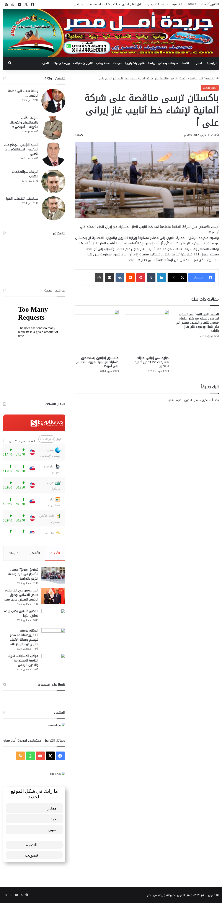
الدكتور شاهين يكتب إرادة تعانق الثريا (21, 613)
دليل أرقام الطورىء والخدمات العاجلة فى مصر (114, 4)
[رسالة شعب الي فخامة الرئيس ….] (53, 101)
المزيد (45, 63)
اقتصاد (185, 63)
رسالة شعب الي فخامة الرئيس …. (23, 93)
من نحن (78, 4)
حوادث (117, 63)
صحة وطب (103, 63)
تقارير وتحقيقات (83, 63)
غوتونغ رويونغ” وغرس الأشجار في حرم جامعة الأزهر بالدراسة (23, 574)
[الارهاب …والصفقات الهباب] (53, 181)
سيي (52, 829)
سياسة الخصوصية (157, 4)
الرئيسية (177, 4)
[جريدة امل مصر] (111, 33)
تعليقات (14, 553)
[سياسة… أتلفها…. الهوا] (53, 208)
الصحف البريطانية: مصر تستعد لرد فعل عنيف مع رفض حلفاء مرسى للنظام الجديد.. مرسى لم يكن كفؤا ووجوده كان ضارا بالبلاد (197, 322)
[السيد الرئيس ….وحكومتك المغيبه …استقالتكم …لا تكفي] (53, 154)
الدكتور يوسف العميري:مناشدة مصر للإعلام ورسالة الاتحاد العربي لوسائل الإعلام (24, 637)
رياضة (151, 63)
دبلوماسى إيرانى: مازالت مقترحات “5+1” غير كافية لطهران (152, 362)
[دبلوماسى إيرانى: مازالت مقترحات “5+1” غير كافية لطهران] (147, 332)
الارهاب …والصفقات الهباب (25, 174)
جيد (54, 818)
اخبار (199, 63)
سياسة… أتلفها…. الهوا (22, 199)
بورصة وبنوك (62, 63)
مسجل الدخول (192, 400)
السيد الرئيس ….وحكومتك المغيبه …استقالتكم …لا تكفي (21, 149)
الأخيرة (55, 553)
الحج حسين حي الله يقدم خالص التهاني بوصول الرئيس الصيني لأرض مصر (21, 594)
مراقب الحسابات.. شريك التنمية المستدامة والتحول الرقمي (23, 660)
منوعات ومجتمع (168, 63)
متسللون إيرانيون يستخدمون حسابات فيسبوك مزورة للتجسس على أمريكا (97, 362)
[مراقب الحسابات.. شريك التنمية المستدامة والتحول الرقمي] (53, 662)
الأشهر (35, 553)
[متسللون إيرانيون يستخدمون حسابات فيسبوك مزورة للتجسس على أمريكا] (97, 332)
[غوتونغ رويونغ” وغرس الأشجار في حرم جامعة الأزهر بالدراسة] (53, 575)
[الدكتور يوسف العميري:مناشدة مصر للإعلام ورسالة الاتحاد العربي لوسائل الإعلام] (53, 636)
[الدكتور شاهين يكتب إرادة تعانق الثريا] (53, 617)
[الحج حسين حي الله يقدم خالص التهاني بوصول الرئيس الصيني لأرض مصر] (53, 596)
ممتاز (52, 807)
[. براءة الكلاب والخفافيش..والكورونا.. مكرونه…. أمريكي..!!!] (53, 128)
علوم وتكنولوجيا (135, 63)
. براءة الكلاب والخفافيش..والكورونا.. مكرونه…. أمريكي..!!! (24, 122)
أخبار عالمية (196, 78)
